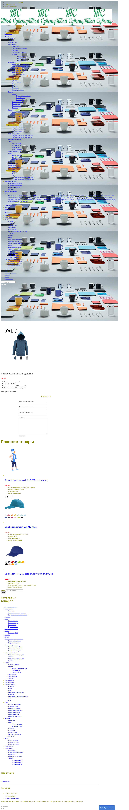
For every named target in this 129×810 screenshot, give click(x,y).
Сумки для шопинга (14, 714)
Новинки (11, 221)
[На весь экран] (5, 806)
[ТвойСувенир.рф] (56, 24)
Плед (10, 722)
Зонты (10, 245)
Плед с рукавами (17, 724)
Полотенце (11, 730)
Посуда (10, 235)
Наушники (11, 754)
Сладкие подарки (13, 257)
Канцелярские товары (15, 243)
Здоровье (11, 223)
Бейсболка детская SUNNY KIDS (21, 527)
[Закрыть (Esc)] (1, 806)
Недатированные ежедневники (17, 615)
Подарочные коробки (14, 647)
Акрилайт (11, 267)
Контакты (7, 275)
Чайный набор (16, 672)
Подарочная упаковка (15, 239)
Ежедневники (12, 229)
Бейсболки (11, 720)
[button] (107, 807)
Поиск (3, 592)
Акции (6, 271)
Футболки (11, 736)
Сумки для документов (15, 710)
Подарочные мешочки (15, 649)
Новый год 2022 (13, 633)
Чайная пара (16, 670)
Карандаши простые (14, 641)
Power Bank (11, 750)
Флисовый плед (17, 726)
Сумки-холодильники (14, 716)
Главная (7, 215)
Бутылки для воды (13, 664)
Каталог (7, 219)
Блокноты (11, 611)
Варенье (11, 686)
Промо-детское (13, 253)
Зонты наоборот (13, 623)
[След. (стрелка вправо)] (3, 808)
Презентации (9, 279)
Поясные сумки (13, 706)
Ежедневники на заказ (15, 261)
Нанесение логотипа (11, 269)
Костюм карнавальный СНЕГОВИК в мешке (26, 480)
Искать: (3, 590)
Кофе (10, 688)
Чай (9, 700)
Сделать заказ (5, 781)
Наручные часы (13, 740)
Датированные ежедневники (17, 613)
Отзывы (7, 277)
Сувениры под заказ (11, 259)
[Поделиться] (3, 806)
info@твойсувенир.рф (12, 798)
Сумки (10, 237)
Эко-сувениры (12, 225)
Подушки (11, 728)
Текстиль (11, 233)
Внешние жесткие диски (15, 752)
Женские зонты (13, 621)
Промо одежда (12, 732)
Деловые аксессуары (14, 247)
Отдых (10, 251)
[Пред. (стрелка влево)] (1, 808)
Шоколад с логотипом (15, 263)
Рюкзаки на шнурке (14, 708)
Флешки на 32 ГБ (17, 762)
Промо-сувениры (13, 255)
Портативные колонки (15, 756)
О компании (8, 217)
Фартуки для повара (14, 734)
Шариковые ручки (13, 643)
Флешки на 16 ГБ (17, 760)
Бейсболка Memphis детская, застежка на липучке (29, 574)
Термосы (11, 678)
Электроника (12, 227)
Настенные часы (13, 742)
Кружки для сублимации (19, 668)
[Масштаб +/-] (7, 806)
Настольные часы (13, 744)
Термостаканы (12, 676)
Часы (10, 249)
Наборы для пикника (14, 704)
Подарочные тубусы (14, 651)
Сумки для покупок (14, 712)
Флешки (10, 758)
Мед (9, 690)
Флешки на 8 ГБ (17, 764)
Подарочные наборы (14, 241)
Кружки (10, 666)
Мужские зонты (13, 627)
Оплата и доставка (10, 273)
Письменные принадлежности (17, 231)
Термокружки (12, 674)
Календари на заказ (14, 265)
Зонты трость (12, 625)
